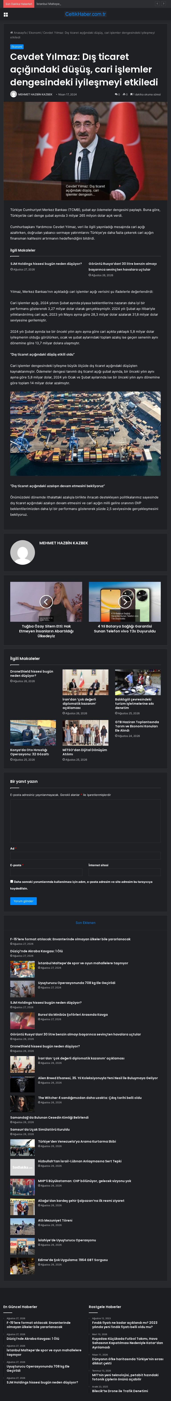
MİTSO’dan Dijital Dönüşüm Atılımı (85, 752)
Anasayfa (19, 32)
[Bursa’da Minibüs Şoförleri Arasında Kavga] (22, 1020)
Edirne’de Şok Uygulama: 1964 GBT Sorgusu (73, 1260)
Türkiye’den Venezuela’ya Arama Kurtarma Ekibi (77, 1141)
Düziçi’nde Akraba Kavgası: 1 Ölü (36, 951)
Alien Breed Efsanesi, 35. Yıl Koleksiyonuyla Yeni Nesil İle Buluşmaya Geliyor (98, 1078)
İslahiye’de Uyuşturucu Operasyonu (67, 1240)
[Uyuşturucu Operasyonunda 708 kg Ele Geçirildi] (22, 989)
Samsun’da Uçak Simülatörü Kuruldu (40, 1129)
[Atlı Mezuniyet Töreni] (22, 1226)
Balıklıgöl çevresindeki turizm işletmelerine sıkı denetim (134, 703)
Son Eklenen (86, 923)
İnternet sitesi (98, 865)
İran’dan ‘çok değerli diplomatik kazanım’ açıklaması (79, 703)
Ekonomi (35, 32)
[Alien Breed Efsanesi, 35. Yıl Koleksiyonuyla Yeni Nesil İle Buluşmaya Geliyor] (22, 1084)
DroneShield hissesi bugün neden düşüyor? (31, 673)
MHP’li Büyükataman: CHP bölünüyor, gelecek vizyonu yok (84, 1181)
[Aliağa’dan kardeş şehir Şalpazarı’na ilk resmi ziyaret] (22, 1206)
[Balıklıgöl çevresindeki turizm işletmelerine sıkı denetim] (138, 682)
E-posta (17, 865)
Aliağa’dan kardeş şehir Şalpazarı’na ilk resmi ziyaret (81, 1200)
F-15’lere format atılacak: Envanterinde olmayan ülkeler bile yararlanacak (70, 939)
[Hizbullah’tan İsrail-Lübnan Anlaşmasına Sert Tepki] (22, 1167)
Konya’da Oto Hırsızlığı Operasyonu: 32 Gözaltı (29, 752)
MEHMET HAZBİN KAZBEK (35, 94)
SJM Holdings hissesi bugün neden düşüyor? (46, 264)
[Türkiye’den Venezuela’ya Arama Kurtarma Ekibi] (22, 1147)
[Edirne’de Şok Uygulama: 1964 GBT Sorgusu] (22, 1266)
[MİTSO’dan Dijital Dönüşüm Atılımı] (85, 733)
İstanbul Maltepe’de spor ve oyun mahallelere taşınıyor (74, 4)
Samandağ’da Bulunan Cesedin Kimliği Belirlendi (49, 1117)
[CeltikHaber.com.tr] (85, 14)
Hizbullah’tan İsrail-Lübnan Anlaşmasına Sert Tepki (80, 1161)
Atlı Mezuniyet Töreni (55, 1220)
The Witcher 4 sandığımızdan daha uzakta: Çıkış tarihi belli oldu (90, 1098)
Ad (13, 848)
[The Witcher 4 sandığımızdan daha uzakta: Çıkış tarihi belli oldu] (22, 1104)
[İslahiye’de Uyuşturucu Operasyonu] (22, 1246)
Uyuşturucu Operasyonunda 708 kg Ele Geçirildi (76, 983)
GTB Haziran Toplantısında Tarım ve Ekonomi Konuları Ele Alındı (137, 726)
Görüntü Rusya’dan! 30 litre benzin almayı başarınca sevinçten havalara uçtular (75, 1034)
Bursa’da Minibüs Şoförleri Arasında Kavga (73, 1014)
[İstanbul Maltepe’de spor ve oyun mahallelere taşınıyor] (22, 969)
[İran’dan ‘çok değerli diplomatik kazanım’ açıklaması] (85, 682)
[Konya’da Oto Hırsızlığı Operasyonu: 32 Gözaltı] (33, 733)
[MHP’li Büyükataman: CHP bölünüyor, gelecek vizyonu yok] (22, 1187)
